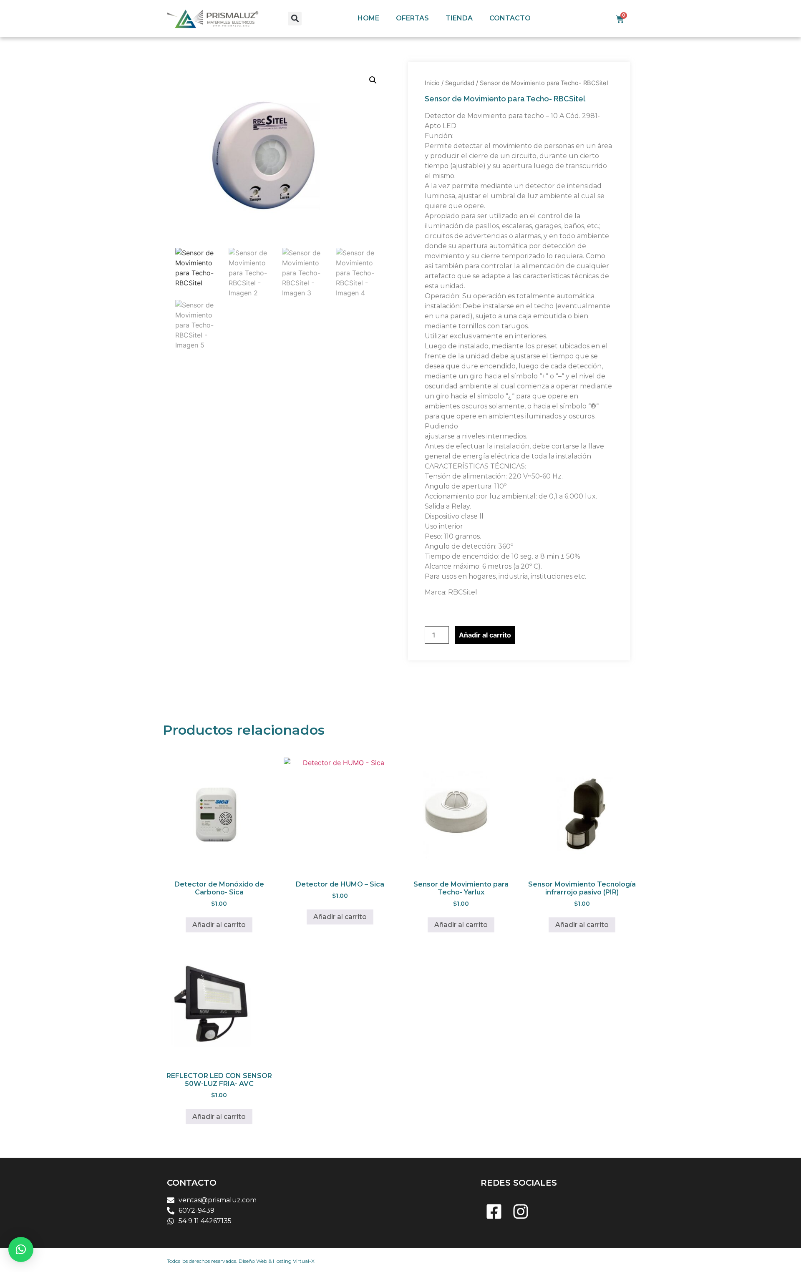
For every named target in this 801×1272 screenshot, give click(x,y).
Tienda (459, 18)
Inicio (432, 83)
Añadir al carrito (485, 635)
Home (368, 18)
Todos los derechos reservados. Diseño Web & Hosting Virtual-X (241, 1261)
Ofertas (412, 18)
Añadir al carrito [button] (219, 925)
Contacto (510, 18)
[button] (295, 18)
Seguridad (459, 83)
